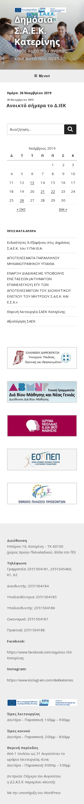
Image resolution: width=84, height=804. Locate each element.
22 (53, 191)
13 (32, 182)
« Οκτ (21, 209)
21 (43, 191)
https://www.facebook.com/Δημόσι (35, 652)
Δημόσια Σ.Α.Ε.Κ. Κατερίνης (37, 30)
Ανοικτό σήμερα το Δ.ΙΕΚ (36, 105)
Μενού (44, 75)
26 (22, 200)
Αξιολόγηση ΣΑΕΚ (21, 321)
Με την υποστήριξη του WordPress (34, 792)
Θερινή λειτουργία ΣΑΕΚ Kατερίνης (36, 311)
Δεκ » (63, 209)
